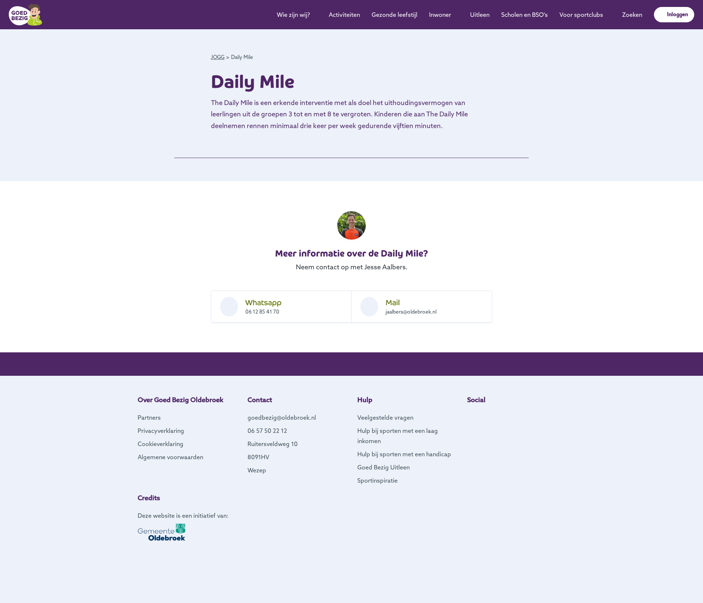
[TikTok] (517, 416)
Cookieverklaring (160, 443)
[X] (493, 416)
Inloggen (677, 14)
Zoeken (632, 14)
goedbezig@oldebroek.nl (282, 417)
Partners (149, 417)
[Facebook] (470, 416)
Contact (260, 400)
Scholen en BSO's (524, 14)
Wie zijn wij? (293, 14)
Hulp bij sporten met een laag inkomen (397, 436)
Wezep (257, 470)
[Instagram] (482, 416)
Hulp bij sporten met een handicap (404, 454)
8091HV (258, 457)
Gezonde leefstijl (394, 14)
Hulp (364, 400)
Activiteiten (344, 14)
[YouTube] (505, 416)
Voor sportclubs (581, 14)
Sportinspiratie (377, 480)
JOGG (217, 57)
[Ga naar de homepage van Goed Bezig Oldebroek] (25, 15)
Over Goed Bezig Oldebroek (180, 400)
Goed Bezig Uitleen (383, 467)
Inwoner (440, 14)
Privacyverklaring (161, 430)
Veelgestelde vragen (385, 417)
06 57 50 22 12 (267, 430)
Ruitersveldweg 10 (273, 443)
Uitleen (480, 14)
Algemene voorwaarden (170, 457)
